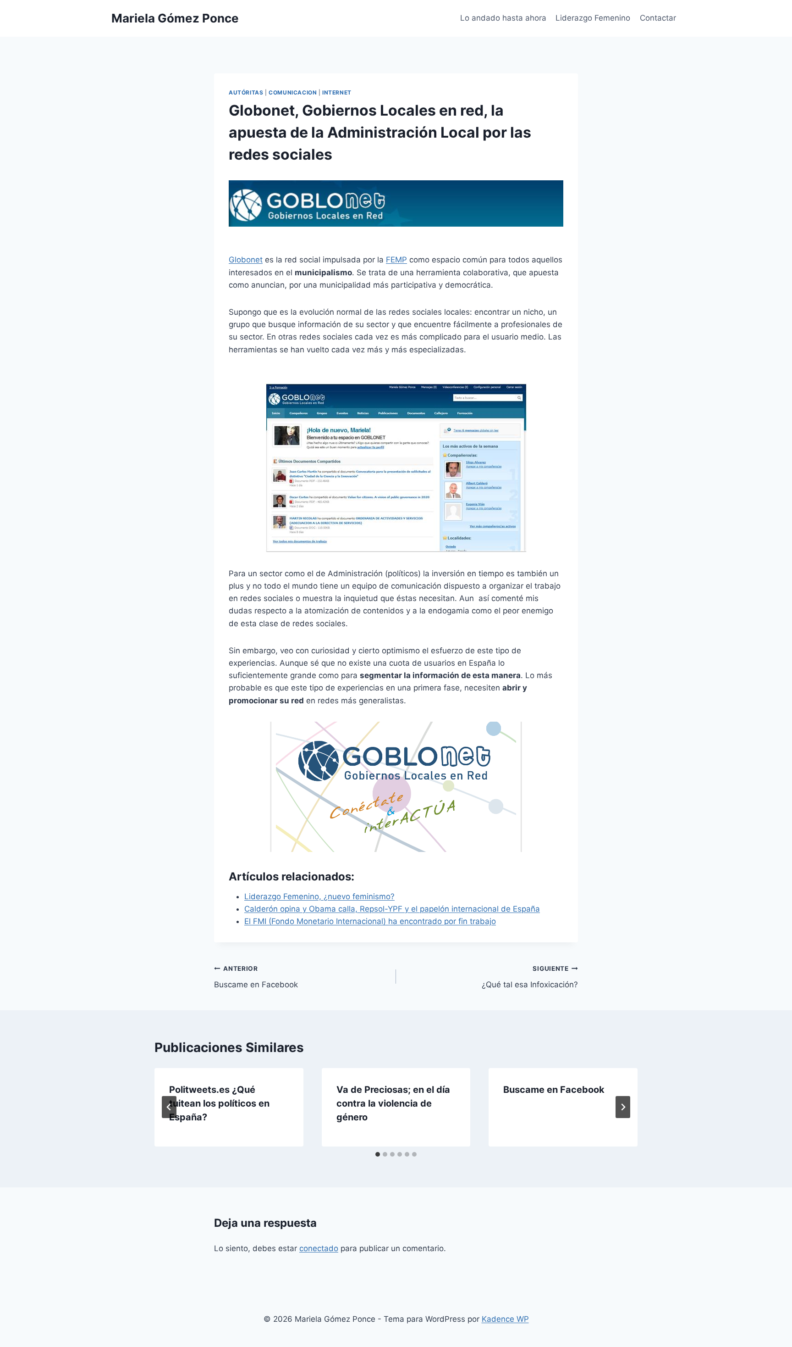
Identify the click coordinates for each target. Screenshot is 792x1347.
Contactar (658, 17)
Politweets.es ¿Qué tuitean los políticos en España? (219, 1103)
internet (337, 92)
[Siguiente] (623, 1107)
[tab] (377, 1154)
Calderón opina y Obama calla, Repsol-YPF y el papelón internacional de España (392, 908)
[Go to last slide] (169, 1107)
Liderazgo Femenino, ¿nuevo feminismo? (319, 896)
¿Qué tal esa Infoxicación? (530, 977)
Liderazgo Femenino (593, 17)
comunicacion (293, 92)
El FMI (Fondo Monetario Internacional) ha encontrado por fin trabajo (370, 921)
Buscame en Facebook (256, 977)
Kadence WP (505, 1319)
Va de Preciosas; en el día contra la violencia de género (393, 1103)
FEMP (396, 259)
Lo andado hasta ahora (503, 17)
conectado (318, 1248)
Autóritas (246, 92)
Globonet (246, 259)
